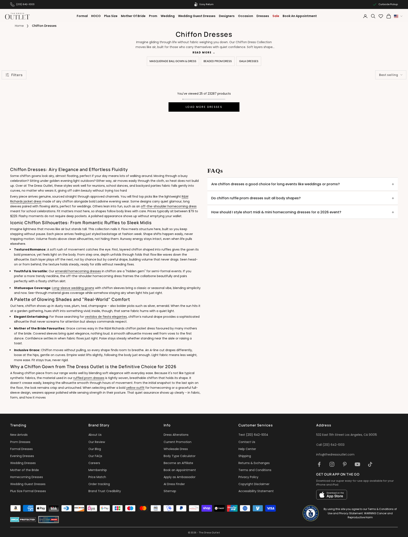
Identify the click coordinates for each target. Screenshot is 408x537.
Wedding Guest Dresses (196, 16)
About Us (95, 435)
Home (19, 26)
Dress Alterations (176, 435)
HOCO (96, 16)
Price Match (97, 477)
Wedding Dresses (23, 463)
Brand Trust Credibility (104, 491)
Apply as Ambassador (180, 477)
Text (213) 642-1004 (253, 435)
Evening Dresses (22, 456)
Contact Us (246, 442)
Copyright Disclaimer (253, 484)
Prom (153, 16)
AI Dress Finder (174, 484)
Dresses (262, 16)
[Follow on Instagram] (332, 464)
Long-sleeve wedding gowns (73, 288)
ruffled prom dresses (88, 378)
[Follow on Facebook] (319, 464)
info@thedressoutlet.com (335, 454)
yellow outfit (135, 388)
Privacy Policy (248, 477)
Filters (17, 75)
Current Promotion (177, 442)
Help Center (247, 449)
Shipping (244, 456)
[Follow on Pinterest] (345, 464)
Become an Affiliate (178, 463)
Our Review (96, 442)
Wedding (168, 16)
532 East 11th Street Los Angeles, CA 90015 (346, 435)
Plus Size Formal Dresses (28, 491)
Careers (94, 463)
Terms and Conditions (254, 470)
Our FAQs (95, 456)
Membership (97, 470)
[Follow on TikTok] (370, 464)
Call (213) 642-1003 (330, 445)
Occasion (245, 16)
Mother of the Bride (24, 470)
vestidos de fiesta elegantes (106, 317)
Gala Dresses (248, 61)
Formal (82, 16)
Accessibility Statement (256, 491)
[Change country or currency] (398, 16)
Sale (275, 16)
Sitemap (170, 491)
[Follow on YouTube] (357, 464)
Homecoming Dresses (26, 477)
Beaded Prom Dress (218, 61)
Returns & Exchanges (254, 463)
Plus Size (111, 16)
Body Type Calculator (180, 456)
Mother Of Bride (133, 16)
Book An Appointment (300, 16)
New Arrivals (19, 435)
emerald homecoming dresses (78, 271)
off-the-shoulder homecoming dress (169, 206)
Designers (227, 16)
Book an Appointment (180, 470)
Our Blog (94, 449)
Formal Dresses (21, 449)
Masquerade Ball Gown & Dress (173, 61)
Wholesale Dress (176, 449)
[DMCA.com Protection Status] (23, 519)
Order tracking (99, 484)
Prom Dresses (20, 442)
